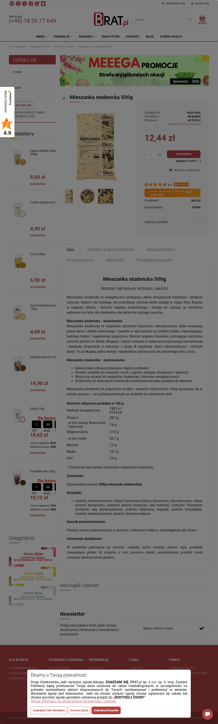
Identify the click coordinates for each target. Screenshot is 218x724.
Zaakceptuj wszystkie (106, 710)
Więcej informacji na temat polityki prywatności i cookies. (73, 701)
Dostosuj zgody (79, 710)
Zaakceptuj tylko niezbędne (49, 710)
